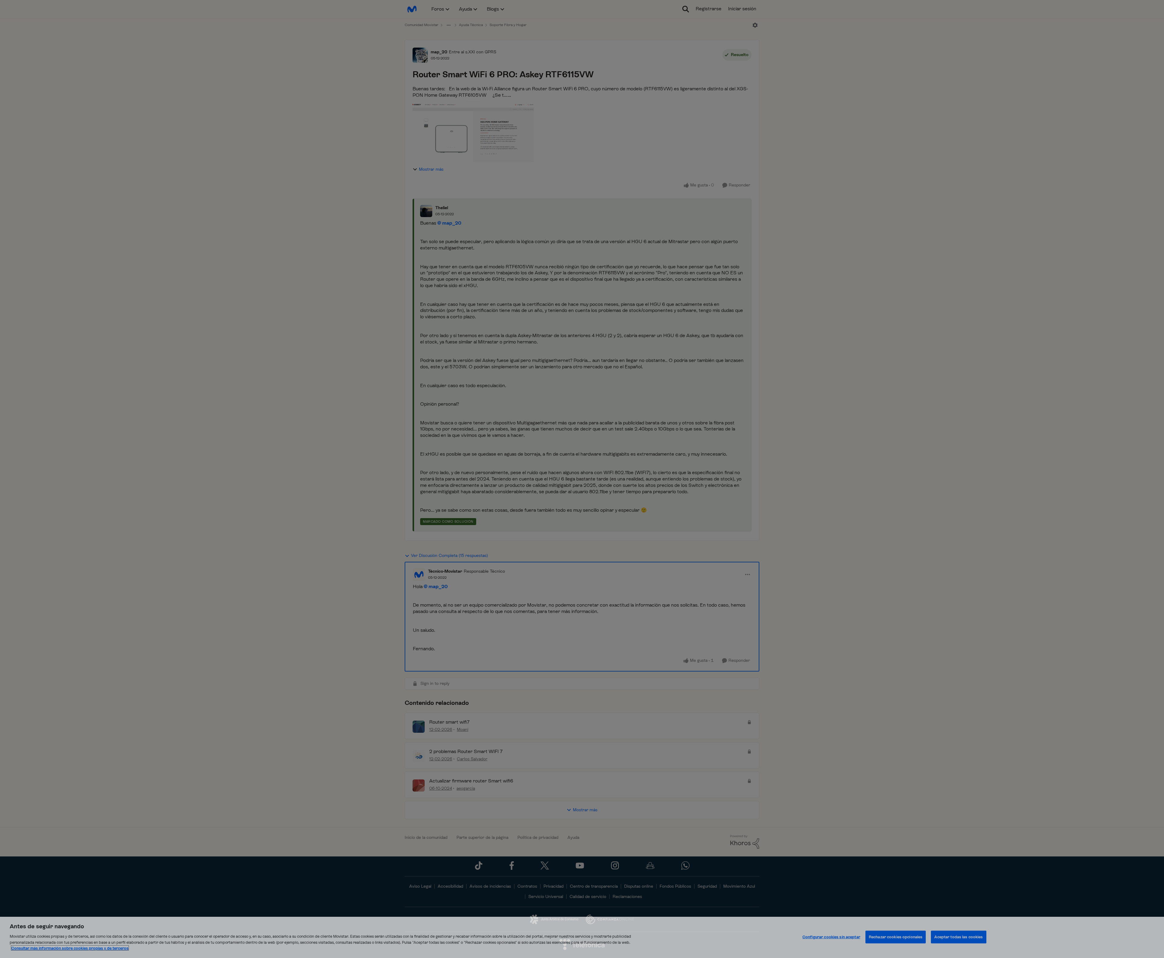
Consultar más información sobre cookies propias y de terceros (70, 948)
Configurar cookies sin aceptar (831, 936)
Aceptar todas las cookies (958, 936)
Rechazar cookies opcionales (896, 936)
